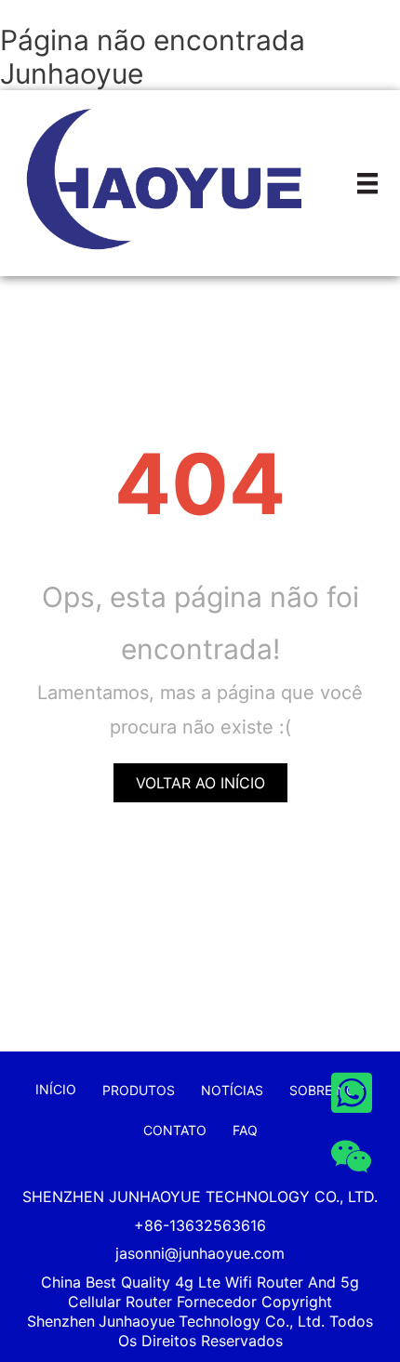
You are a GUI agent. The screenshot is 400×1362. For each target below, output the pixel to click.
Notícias (232, 1090)
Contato (175, 1130)
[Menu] (367, 183)
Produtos (138, 1090)
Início (55, 1089)
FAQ (245, 1130)
